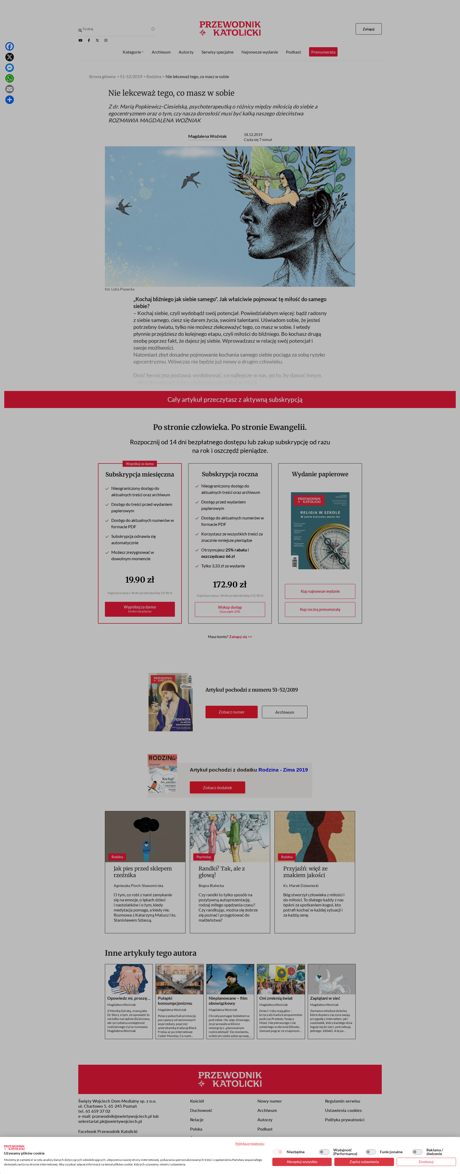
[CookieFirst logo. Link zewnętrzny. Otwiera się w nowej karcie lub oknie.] (14, 1147)
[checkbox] (277, 1152)
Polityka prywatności (249, 1143)
